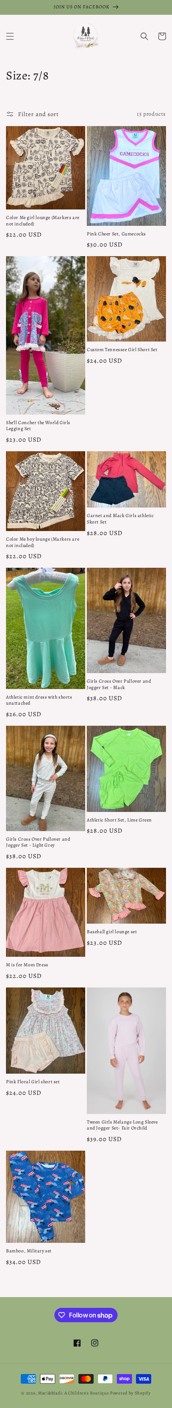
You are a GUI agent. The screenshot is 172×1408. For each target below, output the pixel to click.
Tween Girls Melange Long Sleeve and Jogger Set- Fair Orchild (122, 1125)
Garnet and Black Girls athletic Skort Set (120, 519)
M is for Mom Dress (27, 965)
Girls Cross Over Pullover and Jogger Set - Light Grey (38, 842)
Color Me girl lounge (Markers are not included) (43, 221)
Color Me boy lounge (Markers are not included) (42, 542)
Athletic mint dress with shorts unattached (39, 700)
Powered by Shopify (130, 1393)
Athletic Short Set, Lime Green (119, 820)
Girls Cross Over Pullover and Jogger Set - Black (119, 684)
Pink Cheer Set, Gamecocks (116, 234)
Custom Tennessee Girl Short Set (122, 350)
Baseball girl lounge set (112, 932)
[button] (10, 36)
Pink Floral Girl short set (33, 1082)
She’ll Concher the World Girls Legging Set (38, 426)
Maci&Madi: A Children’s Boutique (74, 1393)
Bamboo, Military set (29, 1251)
